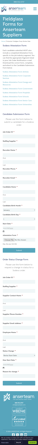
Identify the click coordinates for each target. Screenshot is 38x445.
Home (3, 41)
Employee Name (10, 332)
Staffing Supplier (10, 141)
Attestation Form (10, 235)
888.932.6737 (19, 2)
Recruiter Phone (10, 169)
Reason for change (11, 372)
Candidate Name (10, 187)
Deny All (18, 442)
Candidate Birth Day (11, 215)
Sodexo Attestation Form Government (17, 88)
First (4, 158)
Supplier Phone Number (13, 314)
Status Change (9, 351)
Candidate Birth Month (12, 206)
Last (4, 165)
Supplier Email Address (13, 323)
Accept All (32, 442)
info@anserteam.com (19, 405)
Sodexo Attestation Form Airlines (16, 72)
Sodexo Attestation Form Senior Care (17, 100)
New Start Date (9, 360)
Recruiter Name (10, 150)
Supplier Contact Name (13, 295)
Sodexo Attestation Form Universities (17, 104)
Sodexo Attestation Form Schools (16, 96)
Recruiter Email (9, 178)
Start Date (7, 224)
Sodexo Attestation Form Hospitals (16, 92)
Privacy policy (5, 442)
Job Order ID (8, 132)
